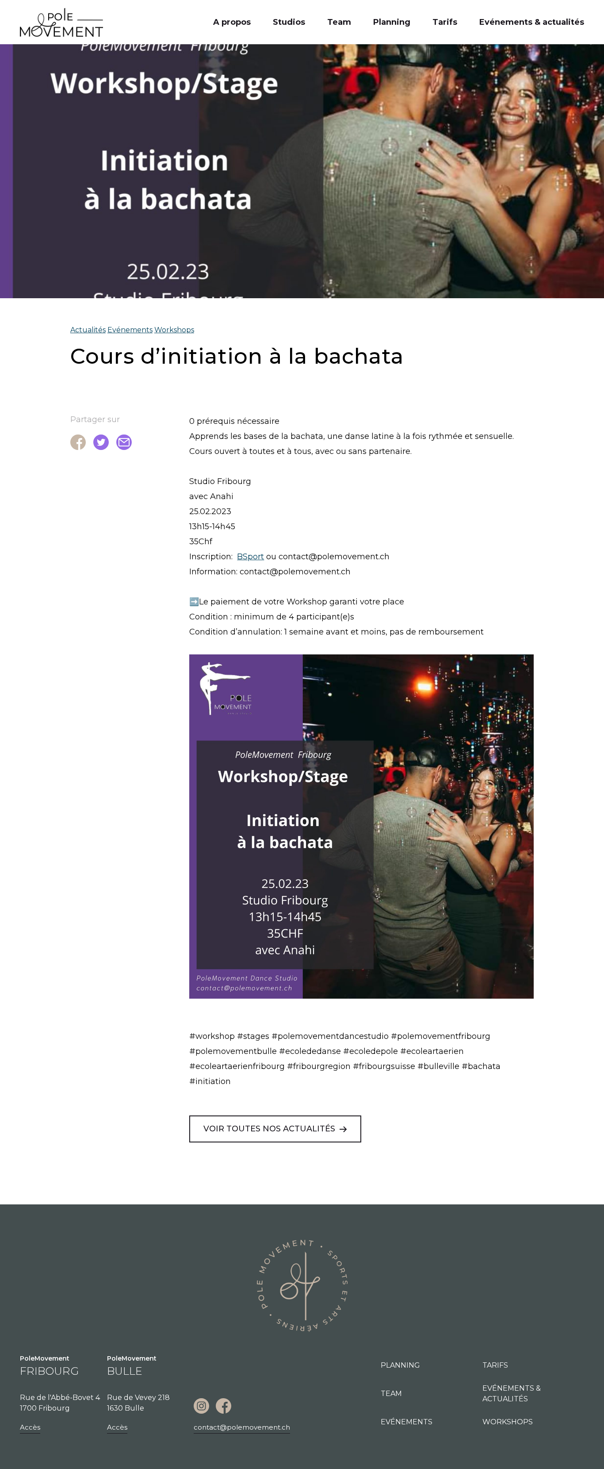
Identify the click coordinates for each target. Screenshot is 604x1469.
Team (339, 22)
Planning (391, 22)
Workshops (174, 330)
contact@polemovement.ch (242, 1427)
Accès (30, 1427)
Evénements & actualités (531, 22)
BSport (250, 556)
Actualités (88, 330)
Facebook (223, 1406)
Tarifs (444, 22)
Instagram (201, 1406)
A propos (232, 22)
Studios (289, 22)
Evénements (130, 330)
